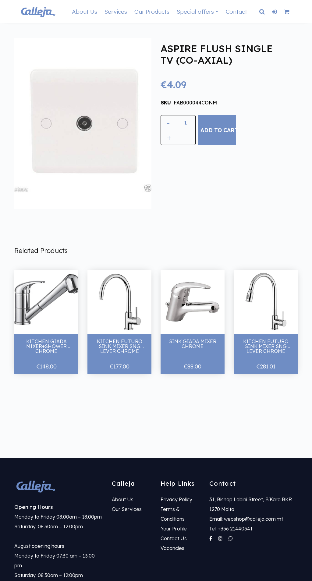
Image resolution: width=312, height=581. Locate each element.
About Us (84, 11)
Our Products (151, 11)
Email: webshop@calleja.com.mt (246, 519)
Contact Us (174, 538)
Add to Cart (218, 130)
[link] (58, 486)
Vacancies (172, 548)
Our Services (127, 509)
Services (116, 11)
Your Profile (174, 529)
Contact (236, 11)
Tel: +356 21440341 (231, 529)
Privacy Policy (176, 499)
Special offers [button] (195, 11)
